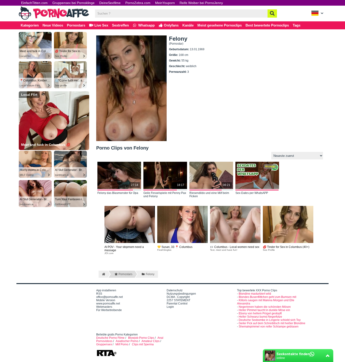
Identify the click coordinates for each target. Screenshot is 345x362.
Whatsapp (146, 25)
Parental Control (177, 303)
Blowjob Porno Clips (141, 337)
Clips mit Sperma (143, 344)
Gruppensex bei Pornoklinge (73, 3)
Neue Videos (52, 25)
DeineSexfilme (110, 3)
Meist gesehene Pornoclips (219, 25)
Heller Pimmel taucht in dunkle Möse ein (264, 310)
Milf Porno (121, 344)
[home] (103, 274)
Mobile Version (105, 300)
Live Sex (100, 25)
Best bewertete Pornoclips (267, 25)
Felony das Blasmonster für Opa (117, 193)
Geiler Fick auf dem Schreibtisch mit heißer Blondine (272, 323)
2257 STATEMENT (178, 300)
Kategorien (30, 25)
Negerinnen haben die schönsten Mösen (265, 306)
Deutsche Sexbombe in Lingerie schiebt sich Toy (270, 320)
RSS (99, 293)
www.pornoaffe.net (108, 303)
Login (170, 306)
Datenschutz (175, 290)
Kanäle (188, 25)
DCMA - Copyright (178, 297)
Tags (296, 25)
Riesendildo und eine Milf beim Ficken (209, 194)
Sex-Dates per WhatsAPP (251, 193)
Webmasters (104, 306)
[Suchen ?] (272, 13)
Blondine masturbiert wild (255, 293)
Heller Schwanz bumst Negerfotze (260, 316)
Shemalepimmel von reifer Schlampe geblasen (269, 326)
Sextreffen (120, 25)
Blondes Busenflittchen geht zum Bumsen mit (267, 297)
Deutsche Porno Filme (110, 337)
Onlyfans (171, 25)
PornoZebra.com (137, 3)
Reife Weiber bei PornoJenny (201, 3)
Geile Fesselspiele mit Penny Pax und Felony (164, 194)
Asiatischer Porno (127, 341)
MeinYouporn (165, 3)
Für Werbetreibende (109, 310)
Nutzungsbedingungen (181, 293)
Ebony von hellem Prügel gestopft (260, 313)
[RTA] (106, 355)
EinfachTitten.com (34, 3)
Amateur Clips (151, 341)
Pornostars (76, 25)
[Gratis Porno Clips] (54, 19)
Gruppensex (104, 344)
